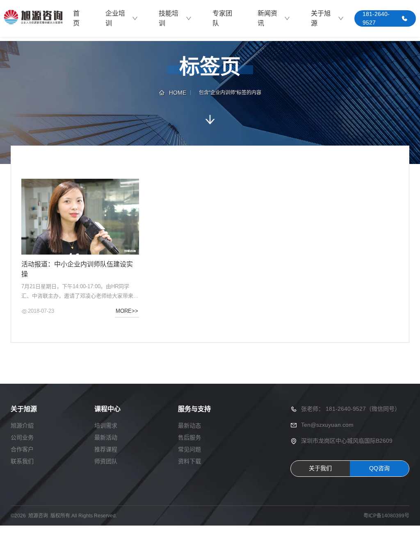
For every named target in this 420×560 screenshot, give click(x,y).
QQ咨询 (379, 468)
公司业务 (22, 437)
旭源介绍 (22, 425)
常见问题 (189, 449)
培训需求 (105, 425)
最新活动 (105, 437)
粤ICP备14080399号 (386, 516)
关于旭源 (321, 18)
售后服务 (189, 437)
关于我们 (320, 468)
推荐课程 (105, 449)
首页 (76, 18)
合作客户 (22, 449)
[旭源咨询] (33, 18)
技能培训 (168, 18)
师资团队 (105, 461)
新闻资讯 (267, 18)
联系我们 (22, 461)
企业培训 (115, 18)
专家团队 (222, 18)
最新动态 (189, 425)
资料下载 (189, 461)
